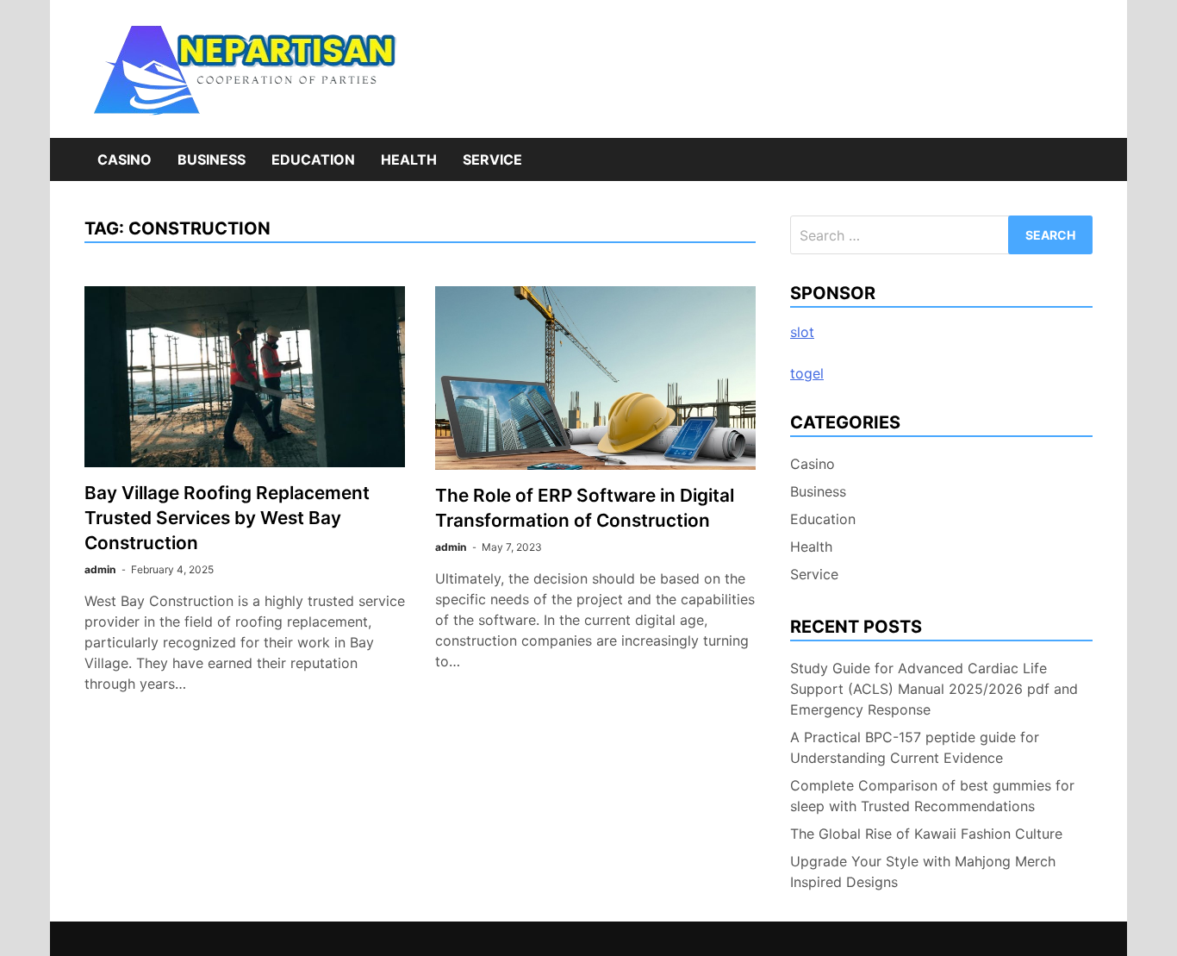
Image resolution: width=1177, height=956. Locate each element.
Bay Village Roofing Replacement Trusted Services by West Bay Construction (227, 517)
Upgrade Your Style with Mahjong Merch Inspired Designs (923, 871)
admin (99, 569)
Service (492, 159)
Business (211, 159)
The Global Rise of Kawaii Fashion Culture (926, 833)
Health (409, 159)
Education (313, 159)
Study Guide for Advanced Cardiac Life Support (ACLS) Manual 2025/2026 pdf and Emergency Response (934, 688)
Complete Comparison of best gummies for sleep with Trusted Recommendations (932, 796)
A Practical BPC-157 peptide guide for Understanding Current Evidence (914, 747)
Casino (124, 159)
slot (802, 332)
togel (807, 373)
